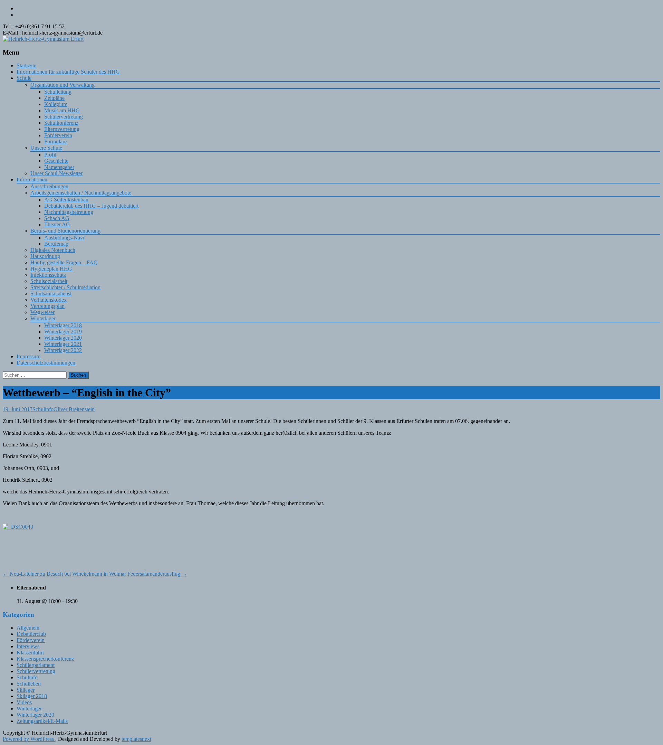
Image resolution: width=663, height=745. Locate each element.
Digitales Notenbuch (52, 250)
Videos (24, 702)
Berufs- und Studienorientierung (65, 231)
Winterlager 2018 (63, 325)
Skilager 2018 (32, 696)
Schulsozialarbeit (48, 281)
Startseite (26, 65)
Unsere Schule (46, 148)
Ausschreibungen (49, 186)
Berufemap (56, 244)
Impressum (28, 356)
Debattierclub (31, 634)
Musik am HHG (62, 110)
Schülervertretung (63, 117)
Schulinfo (43, 409)
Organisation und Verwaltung (62, 85)
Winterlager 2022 (63, 350)
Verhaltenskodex (48, 300)
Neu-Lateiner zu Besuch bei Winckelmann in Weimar (64, 574)
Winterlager (43, 318)
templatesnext (136, 739)
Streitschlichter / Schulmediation (65, 287)
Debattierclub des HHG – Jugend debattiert (91, 206)
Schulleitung (57, 92)
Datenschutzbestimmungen (46, 363)
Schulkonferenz (61, 123)
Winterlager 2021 (63, 344)
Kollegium (55, 104)
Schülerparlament (36, 665)
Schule (24, 78)
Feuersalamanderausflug (157, 574)
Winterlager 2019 (63, 331)
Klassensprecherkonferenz (45, 659)
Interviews (28, 646)
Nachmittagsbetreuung (68, 212)
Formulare (55, 141)
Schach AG (56, 218)
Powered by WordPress (29, 739)
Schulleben (29, 684)
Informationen (32, 179)
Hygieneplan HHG (51, 269)
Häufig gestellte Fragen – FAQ (64, 262)
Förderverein (58, 135)
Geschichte (56, 161)
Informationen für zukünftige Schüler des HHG (68, 72)
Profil (50, 155)
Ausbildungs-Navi (64, 238)
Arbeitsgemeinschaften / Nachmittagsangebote (80, 193)
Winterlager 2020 (63, 338)
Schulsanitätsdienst (50, 293)
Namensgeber (59, 167)
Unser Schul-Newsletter (56, 173)
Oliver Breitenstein (74, 409)
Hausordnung (45, 256)
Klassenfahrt (30, 653)
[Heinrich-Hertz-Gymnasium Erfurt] (43, 39)
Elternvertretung (61, 129)
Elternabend (31, 588)
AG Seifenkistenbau (66, 199)
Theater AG (57, 224)
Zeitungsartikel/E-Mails (42, 721)
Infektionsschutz (48, 275)
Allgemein (28, 628)
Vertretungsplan (47, 306)
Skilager (26, 690)
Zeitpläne (54, 98)
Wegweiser (42, 312)
